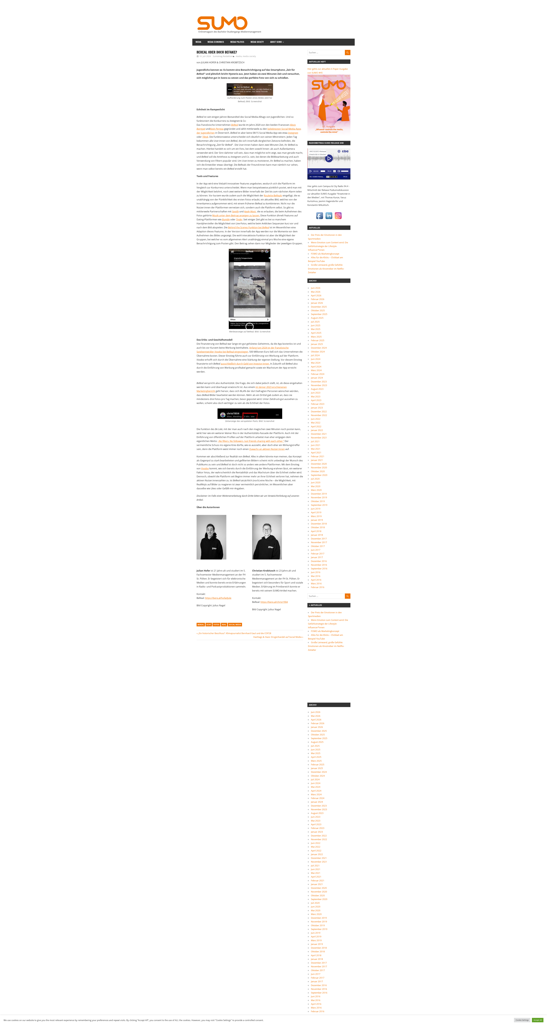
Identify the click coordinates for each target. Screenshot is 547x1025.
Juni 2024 (315, 359)
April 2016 (316, 579)
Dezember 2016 (319, 561)
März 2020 (316, 490)
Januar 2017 (317, 557)
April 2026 (316, 295)
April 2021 (316, 452)
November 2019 (319, 497)
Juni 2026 (315, 287)
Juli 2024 (315, 355)
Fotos (216, 624)
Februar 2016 (317, 587)
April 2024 (316, 366)
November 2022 (319, 415)
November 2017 (319, 542)
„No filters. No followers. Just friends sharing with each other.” (251, 441)
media (198, 41)
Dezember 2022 (319, 411)
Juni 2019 (315, 508)
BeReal (201, 624)
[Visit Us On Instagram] (338, 219)
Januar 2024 (317, 377)
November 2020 (319, 467)
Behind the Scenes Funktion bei (248, 227)
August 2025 (317, 317)
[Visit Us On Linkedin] (328, 219)
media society (257, 41)
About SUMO (276, 41)
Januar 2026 (317, 302)
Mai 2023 (315, 396)
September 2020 (319, 475)
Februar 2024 (317, 374)
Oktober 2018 (318, 527)
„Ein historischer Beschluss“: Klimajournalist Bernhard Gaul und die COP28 (234, 633)
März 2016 (316, 583)
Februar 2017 (317, 553)
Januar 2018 (317, 534)
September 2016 (319, 568)
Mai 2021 (315, 448)
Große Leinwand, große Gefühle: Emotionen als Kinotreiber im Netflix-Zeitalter (326, 268)
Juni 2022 (315, 418)
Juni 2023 (315, 392)
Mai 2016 (315, 576)
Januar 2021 (317, 460)
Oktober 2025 (318, 310)
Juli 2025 (315, 321)
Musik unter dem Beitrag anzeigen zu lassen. (236, 215)
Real (224, 624)
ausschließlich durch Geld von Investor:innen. (245, 363)
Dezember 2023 (319, 381)
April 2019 (316, 512)
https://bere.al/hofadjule (218, 598)
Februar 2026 (317, 299)
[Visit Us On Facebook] (319, 219)
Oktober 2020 (318, 471)
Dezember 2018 (319, 523)
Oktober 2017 (318, 546)
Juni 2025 (315, 325)
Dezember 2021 (319, 433)
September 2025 (319, 314)
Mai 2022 (315, 422)
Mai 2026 (315, 291)
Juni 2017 (315, 549)
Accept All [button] (538, 1020)
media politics (237, 41)
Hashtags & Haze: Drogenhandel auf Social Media (277, 636)
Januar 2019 (317, 519)
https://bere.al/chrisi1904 (274, 602)
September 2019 (319, 505)
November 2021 (319, 437)
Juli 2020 (315, 478)
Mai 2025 (315, 329)
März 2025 (316, 336)
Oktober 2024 (318, 351)
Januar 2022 (317, 430)
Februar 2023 (317, 403)
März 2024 (316, 370)
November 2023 (319, 385)
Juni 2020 (315, 482)
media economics (216, 41)
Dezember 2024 (319, 347)
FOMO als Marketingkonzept (325, 253)
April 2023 (316, 400)
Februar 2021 (317, 456)
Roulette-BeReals (273, 195)
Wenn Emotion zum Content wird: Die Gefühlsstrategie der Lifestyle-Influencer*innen (328, 246)
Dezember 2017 (319, 538)
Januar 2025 (317, 344)
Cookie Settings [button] (522, 1020)
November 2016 (319, 564)
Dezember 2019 (319, 493)
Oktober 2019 (318, 501)
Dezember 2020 (319, 463)
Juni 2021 (315, 445)
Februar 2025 (317, 340)
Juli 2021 (315, 441)
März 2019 (316, 516)
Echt (209, 624)
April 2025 (316, 332)
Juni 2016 (315, 572)
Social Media (235, 624)
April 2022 (316, 426)
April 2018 (316, 531)
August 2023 (317, 389)
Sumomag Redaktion (222, 56)
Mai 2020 (315, 486)
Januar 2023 (317, 407)
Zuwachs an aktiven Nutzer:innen (267, 449)
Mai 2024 (315, 362)
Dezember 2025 (319, 306)
